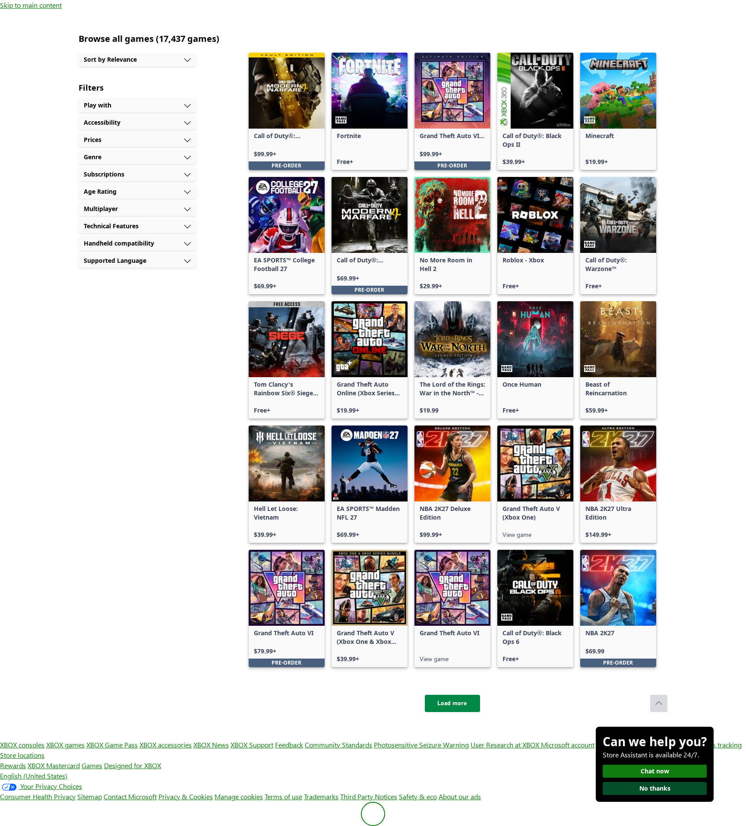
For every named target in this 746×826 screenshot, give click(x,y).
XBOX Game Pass (112, 744)
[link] (287, 111)
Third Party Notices (368, 796)
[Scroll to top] (658, 703)
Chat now (655, 771)
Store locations (22, 755)
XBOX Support (252, 744)
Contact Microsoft (130, 796)
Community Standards (338, 744)
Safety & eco (418, 796)
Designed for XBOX (132, 765)
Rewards (13, 765)
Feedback (289, 744)
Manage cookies (239, 796)
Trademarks (321, 796)
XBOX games (65, 744)
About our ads (460, 796)
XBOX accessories (165, 744)
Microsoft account (567, 744)
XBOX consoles (22, 744)
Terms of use (283, 796)
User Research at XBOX (506, 744)
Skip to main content (31, 4)
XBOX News (211, 744)
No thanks (654, 788)
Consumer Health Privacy (38, 796)
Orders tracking (718, 744)
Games (92, 765)
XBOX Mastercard (54, 765)
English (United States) (33, 775)
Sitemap (89, 796)
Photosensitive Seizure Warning (421, 744)
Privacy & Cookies (185, 796)
